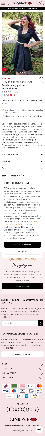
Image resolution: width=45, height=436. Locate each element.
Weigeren (22, 251)
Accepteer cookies (22, 245)
